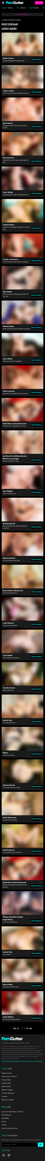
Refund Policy (6, 1086)
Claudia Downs (9, 688)
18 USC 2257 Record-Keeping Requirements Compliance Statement (22, 1061)
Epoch (4, 1121)
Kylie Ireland (8, 123)
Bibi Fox (6, 459)
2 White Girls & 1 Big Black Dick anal (14, 426)
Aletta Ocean (8, 58)
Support (4, 1096)
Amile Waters (8, 1017)
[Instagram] (9, 1155)
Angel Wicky (8, 920)
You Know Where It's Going (11, 787)
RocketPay (5, 1118)
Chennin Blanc (8, 225)
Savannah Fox (8, 158)
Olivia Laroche (9, 391)
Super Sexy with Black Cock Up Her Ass (15, 393)
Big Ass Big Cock (8, 690)
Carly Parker (8, 655)
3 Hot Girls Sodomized (10, 922)
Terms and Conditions (9, 1076)
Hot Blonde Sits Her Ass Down (12, 852)
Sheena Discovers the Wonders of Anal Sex (16, 329)
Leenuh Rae (7, 952)
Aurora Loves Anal (8, 755)
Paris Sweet (7, 292)
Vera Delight (8, 491)
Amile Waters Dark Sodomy (11, 1019)
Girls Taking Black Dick (10, 593)
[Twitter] (4, 1155)
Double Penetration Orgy (11, 461)
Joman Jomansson (10, 259)
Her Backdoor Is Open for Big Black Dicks (16, 194)
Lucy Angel (14, 459)
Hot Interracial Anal (9, 722)
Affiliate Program (7, 1090)
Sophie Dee (7, 720)
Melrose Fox (18, 591)
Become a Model (8, 1100)
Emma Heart (8, 591)
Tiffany (5, 917)
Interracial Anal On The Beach (12, 361)
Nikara (5, 753)
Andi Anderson (9, 850)
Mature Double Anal (9, 493)
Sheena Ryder (8, 326)
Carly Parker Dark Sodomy (11, 658)
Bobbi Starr (7, 424)
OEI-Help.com (6, 1115)
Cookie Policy (6, 1083)
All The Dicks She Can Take (11, 560)
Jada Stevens (8, 623)
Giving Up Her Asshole (10, 820)
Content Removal (8, 1093)
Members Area (7, 1073)
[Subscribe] (40, 1145)
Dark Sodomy (36, 59)
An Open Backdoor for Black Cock (13, 61)
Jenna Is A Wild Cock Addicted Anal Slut (16, 93)
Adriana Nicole (9, 785)
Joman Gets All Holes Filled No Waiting (15, 262)
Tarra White (7, 359)
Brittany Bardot (20, 456)
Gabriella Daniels (16, 917)
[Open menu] (3, 2)
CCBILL (4, 1125)
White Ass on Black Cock (11, 987)
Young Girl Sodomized (10, 625)
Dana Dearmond (19, 424)
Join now (39, 2)
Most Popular (10, 24)
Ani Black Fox (8, 456)
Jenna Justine (8, 91)
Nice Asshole (7, 954)
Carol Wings (8, 192)
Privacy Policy (6, 1080)
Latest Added (9, 29)
